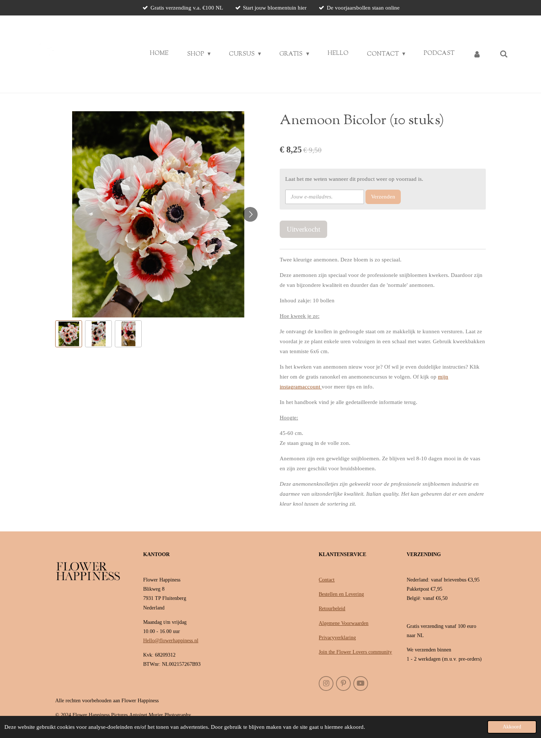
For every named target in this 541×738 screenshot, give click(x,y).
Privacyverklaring (337, 637)
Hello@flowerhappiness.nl (170, 640)
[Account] (477, 54)
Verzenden (383, 197)
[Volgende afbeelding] (250, 214)
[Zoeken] (503, 54)
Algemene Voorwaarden (343, 623)
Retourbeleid (332, 608)
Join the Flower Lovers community (355, 652)
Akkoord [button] (512, 727)
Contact (327, 580)
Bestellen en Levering (341, 594)
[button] (68, 333)
